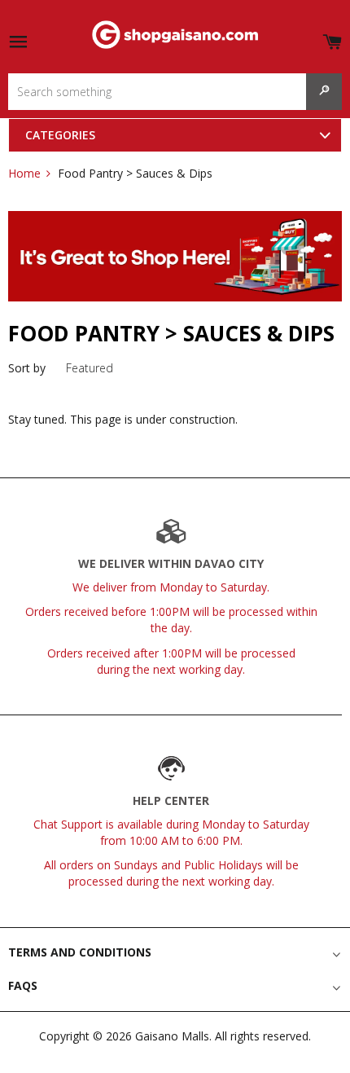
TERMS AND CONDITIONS (79, 952)
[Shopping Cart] (332, 38)
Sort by (27, 368)
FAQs (22, 985)
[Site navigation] (18, 43)
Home (24, 173)
